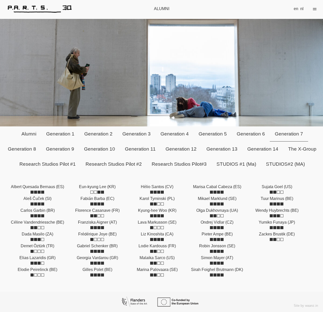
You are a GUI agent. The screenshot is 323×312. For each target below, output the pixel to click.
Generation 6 (251, 133)
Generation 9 (60, 149)
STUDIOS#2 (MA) (285, 164)
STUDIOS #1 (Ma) (236, 164)
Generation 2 (98, 133)
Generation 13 (221, 149)
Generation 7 (289, 133)
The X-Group (302, 149)
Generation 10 (99, 149)
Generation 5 (213, 133)
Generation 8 (22, 149)
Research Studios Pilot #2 (114, 164)
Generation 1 (60, 133)
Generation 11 (140, 149)
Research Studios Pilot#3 (179, 164)
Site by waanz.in (306, 305)
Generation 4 (174, 133)
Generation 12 (181, 149)
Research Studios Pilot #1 (47, 164)
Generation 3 (136, 133)
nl (302, 9)
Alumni (28, 133)
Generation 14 (262, 149)
